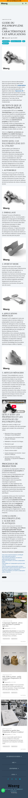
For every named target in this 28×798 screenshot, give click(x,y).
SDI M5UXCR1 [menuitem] (14, 791)
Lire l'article (23, 641)
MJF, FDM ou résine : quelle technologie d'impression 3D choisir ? (11, 678)
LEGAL (13, 774)
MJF (24, 41)
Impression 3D (6, 41)
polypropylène (22, 85)
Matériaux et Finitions (16, 41)
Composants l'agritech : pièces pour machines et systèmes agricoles (12, 624)
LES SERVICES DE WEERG (13, 756)
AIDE (13, 762)
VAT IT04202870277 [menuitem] (18, 789)
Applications (5, 43)
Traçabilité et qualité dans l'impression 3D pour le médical (12, 731)
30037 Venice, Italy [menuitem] (9, 789)
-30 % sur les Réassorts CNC (14, 1)
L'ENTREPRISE (13, 768)
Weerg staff (7, 38)
